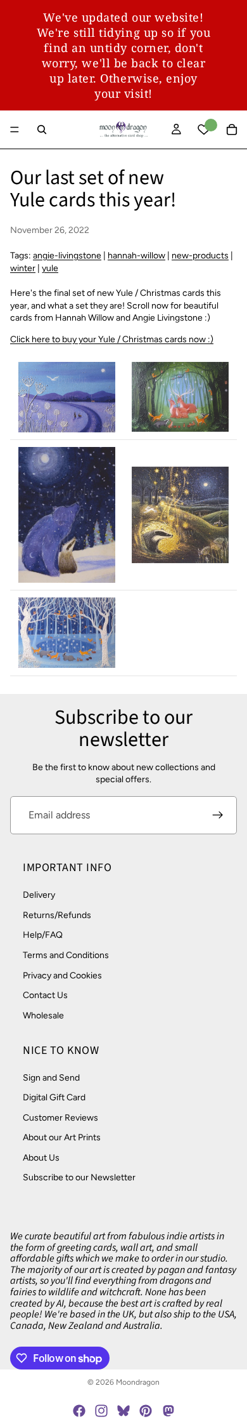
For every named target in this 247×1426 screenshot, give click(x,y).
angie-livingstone (67, 255)
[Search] (42, 129)
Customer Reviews (60, 1117)
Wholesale (43, 1015)
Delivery (39, 895)
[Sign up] (218, 815)
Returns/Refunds (57, 915)
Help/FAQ (43, 935)
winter (22, 268)
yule (50, 268)
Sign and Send (51, 1077)
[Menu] (14, 129)
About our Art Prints (62, 1137)
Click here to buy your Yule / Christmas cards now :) (111, 339)
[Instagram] (101, 1410)
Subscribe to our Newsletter (79, 1178)
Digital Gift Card (54, 1097)
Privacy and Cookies (62, 975)
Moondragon (138, 1382)
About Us (41, 1157)
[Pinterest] (145, 1410)
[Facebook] (79, 1410)
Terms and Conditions (66, 955)
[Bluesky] (123, 1410)
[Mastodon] (167, 1410)
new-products (200, 255)
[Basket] (232, 129)
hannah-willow (136, 255)
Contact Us (45, 995)
